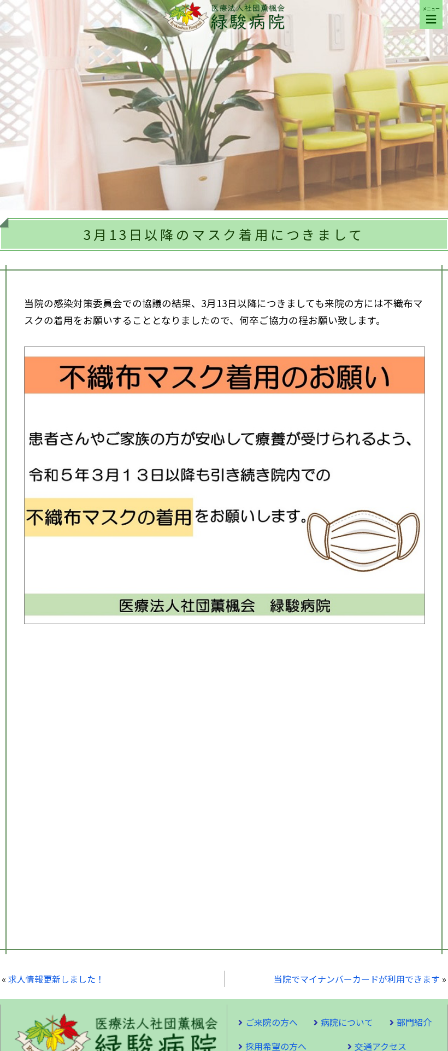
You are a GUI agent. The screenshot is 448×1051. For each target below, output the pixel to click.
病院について (347, 1022)
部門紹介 (414, 1022)
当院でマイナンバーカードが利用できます (357, 978)
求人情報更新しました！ (56, 978)
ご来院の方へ (271, 1022)
